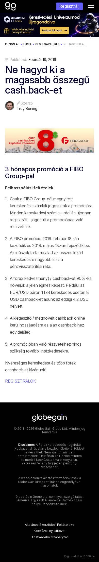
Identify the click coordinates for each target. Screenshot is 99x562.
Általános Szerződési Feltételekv (49, 525)
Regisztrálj (69, 6)
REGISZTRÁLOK (20, 381)
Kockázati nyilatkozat (49, 531)
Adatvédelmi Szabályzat (49, 537)
